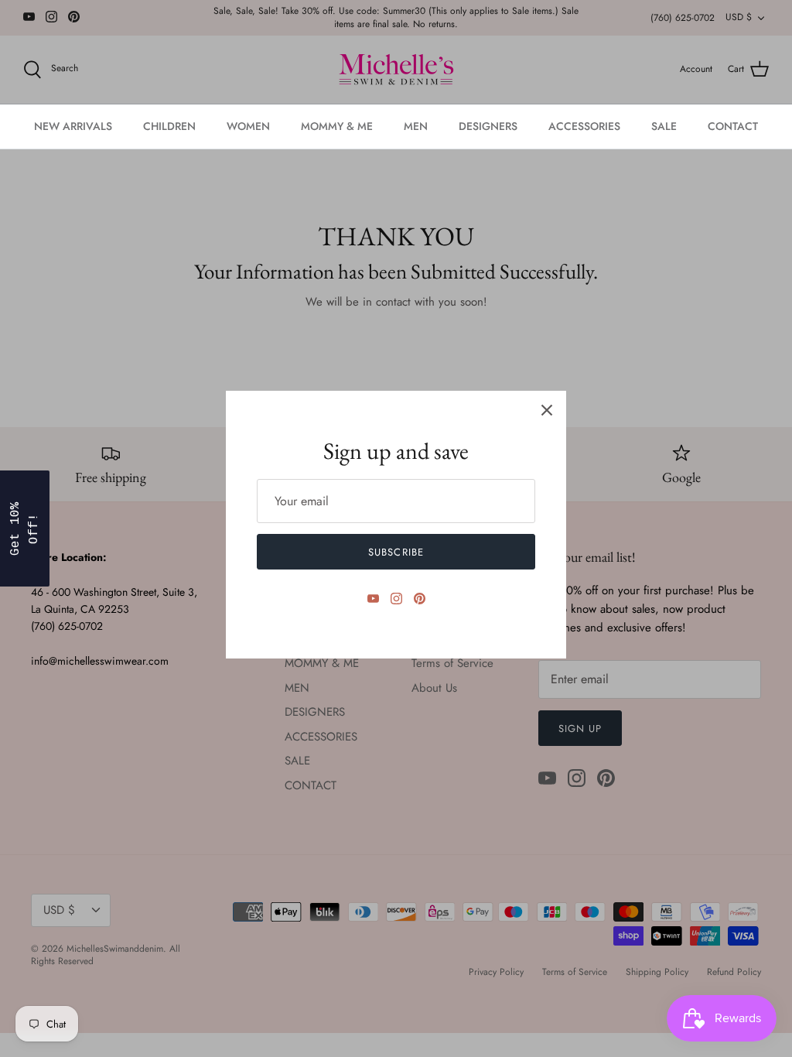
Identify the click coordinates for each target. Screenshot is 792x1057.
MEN (416, 126)
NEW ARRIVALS (73, 126)
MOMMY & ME (337, 126)
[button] (25, 528)
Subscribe (395, 552)
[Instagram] (396, 598)
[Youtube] (373, 598)
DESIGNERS (488, 126)
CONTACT (733, 126)
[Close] (547, 410)
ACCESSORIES (584, 126)
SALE (664, 126)
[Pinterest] (419, 598)
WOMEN (248, 126)
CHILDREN (169, 126)
